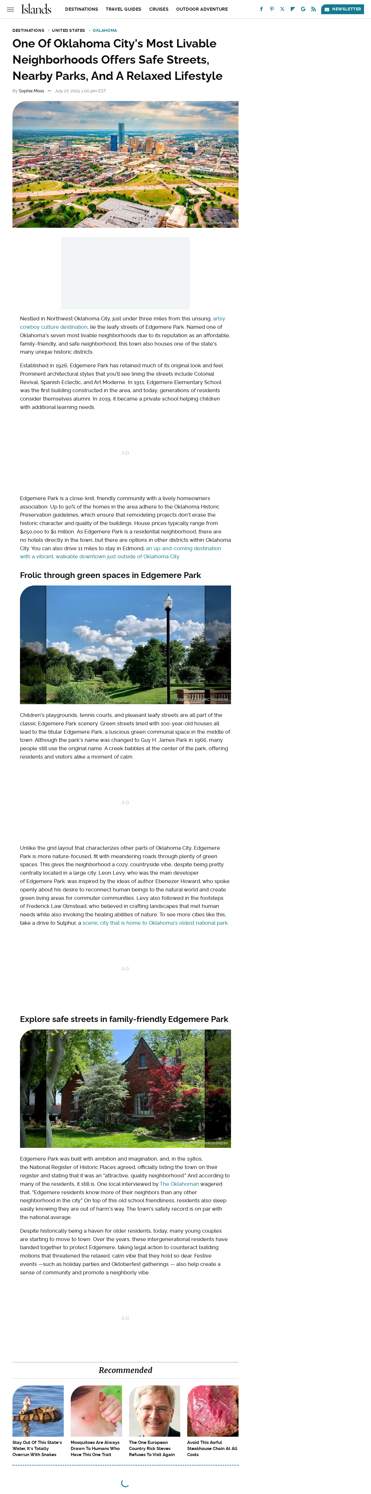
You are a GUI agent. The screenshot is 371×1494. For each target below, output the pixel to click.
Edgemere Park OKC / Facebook (202, 699)
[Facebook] (261, 10)
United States (68, 30)
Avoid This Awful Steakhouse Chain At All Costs (212, 1448)
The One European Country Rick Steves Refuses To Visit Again (152, 1448)
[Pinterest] (272, 10)
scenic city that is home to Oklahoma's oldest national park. (156, 923)
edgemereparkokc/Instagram (205, 1143)
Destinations (81, 9)
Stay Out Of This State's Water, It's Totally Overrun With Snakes (37, 1448)
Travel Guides (123, 9)
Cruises (158, 9)
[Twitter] (282, 10)
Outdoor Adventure (202, 9)
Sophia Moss (31, 90)
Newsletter (346, 9)
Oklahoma (105, 30)
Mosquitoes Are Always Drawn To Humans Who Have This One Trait (95, 1448)
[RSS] (314, 10)
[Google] (303, 10)
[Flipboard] (293, 10)
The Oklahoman (179, 1184)
